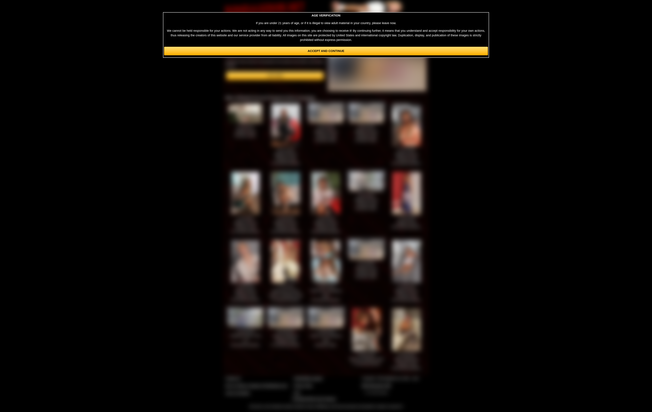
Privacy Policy (303, 385)
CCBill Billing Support (308, 378)
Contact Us (233, 378)
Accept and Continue (326, 51)
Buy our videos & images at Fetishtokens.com (256, 385)
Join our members (237, 393)
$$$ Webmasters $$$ (376, 385)
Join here (275, 75)
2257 (297, 393)
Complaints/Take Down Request (314, 399)
